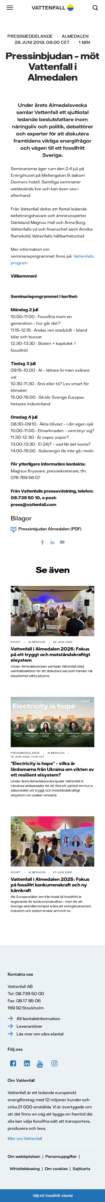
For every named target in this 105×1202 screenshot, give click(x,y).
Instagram (54, 1063)
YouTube (40, 1063)
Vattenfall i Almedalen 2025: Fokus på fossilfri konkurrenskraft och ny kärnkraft (50, 884)
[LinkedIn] (52, 542)
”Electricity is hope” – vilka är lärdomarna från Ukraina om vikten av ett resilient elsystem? (52, 769)
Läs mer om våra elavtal (40, 1033)
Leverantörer (29, 1026)
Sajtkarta (81, 1168)
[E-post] (62, 542)
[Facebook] (42, 542)
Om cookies (56, 1168)
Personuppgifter (61, 1156)
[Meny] (10, 8)
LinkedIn (27, 1063)
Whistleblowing (25, 1168)
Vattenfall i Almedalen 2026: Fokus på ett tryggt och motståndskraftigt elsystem (50, 654)
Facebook (13, 1063)
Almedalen (75, 36)
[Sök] (97, 7)
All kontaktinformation (38, 1018)
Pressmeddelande (30, 36)
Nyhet (16, 642)
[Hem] (53, 7)
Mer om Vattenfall (25, 1138)
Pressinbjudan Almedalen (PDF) (49, 528)
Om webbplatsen (24, 1156)
